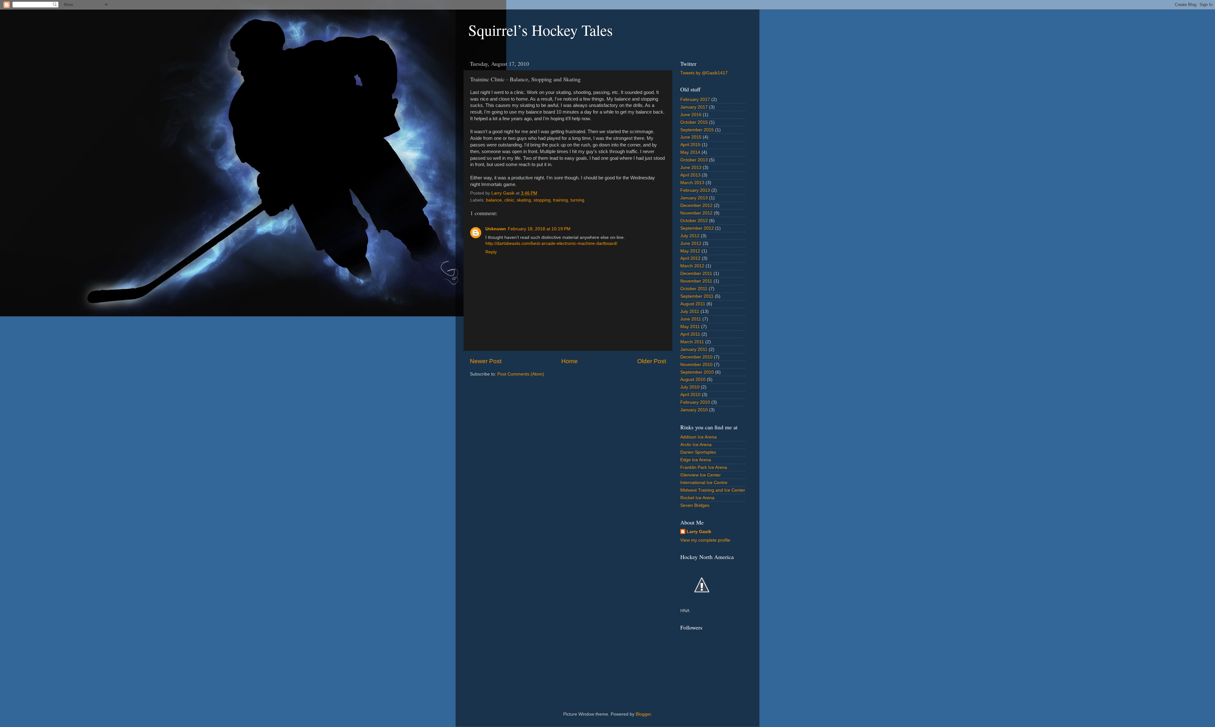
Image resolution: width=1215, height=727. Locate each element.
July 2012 (690, 235)
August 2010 (693, 379)
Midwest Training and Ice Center (712, 490)
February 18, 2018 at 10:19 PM (539, 229)
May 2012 (690, 251)
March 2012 (692, 266)
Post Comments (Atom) (520, 374)
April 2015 (690, 144)
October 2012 (694, 220)
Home (569, 361)
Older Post (651, 361)
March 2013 (692, 182)
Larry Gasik (699, 531)
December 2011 (696, 273)
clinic (509, 200)
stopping (542, 200)
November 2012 (696, 213)
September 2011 (696, 296)
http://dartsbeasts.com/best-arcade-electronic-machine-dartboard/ (551, 243)
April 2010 (690, 394)
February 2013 (695, 190)
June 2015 (690, 137)
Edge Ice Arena (695, 459)
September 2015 (697, 129)
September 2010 (697, 372)
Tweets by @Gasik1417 (704, 73)
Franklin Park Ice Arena (703, 467)
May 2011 (690, 326)
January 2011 (693, 349)
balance (494, 200)
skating (524, 200)
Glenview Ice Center (700, 475)
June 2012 (690, 243)
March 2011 (692, 341)
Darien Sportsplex (698, 452)
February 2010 (695, 402)
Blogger (643, 714)
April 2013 (690, 175)
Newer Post (486, 361)
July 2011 (689, 311)
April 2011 (690, 334)
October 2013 (694, 160)
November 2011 (696, 281)
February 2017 (695, 99)
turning (577, 200)
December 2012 (696, 205)
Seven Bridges (694, 505)
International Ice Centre (703, 482)
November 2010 (696, 364)
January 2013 (694, 198)
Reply (491, 252)
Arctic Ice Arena (696, 444)
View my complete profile (705, 540)
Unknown (495, 229)
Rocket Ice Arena (697, 497)
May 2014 (690, 152)
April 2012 (690, 258)
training (560, 200)
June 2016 (690, 114)
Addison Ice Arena (698, 437)
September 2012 (697, 228)
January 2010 (694, 409)
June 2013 (690, 167)
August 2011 (692, 303)
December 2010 (696, 357)
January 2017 (694, 107)
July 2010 (690, 387)
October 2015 (694, 122)
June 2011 (690, 319)
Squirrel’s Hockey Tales (540, 30)
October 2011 (693, 288)
